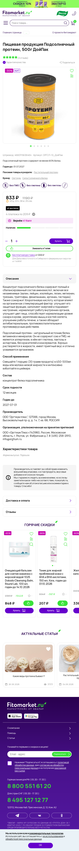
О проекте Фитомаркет (64, 32)
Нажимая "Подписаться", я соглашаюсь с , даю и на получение (42, 767)
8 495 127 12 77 (27, 800)
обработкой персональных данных (24, 839)
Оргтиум (16, 178)
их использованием (53, 836)
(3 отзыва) (22, 57)
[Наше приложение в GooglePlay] (31, 716)
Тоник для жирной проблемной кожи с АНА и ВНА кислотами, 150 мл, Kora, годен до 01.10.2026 (53, 577)
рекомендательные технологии (46, 833)
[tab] (31, 146)
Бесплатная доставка (23, 255)
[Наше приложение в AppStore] (14, 716)
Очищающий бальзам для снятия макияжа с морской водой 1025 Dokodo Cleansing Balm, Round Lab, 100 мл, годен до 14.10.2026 (19, 579)
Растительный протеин (46, 172)
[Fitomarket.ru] (17, 13)
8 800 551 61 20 (29, 786)
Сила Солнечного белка (35, 178)
